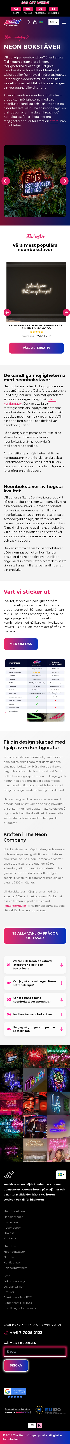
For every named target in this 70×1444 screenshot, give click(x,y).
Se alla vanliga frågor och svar (35, 935)
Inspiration (11, 1222)
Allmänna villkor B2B (18, 1302)
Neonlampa (12, 1257)
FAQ (7, 1275)
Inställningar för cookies (20, 1308)
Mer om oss (21, 644)
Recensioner (12, 1227)
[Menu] (64, 22)
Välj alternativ (36, 348)
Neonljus (10, 1246)
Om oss (9, 1233)
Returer (9, 1292)
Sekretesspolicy (14, 1281)
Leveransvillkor (14, 1286)
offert (54, 121)
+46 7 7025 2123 (26, 1332)
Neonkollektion (14, 1211)
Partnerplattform (15, 1268)
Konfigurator (12, 1262)
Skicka (16, 1365)
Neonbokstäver (14, 1251)
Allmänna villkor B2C (18, 1297)
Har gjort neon (14, 1216)
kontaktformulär (15, 905)
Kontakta (10, 1238)
